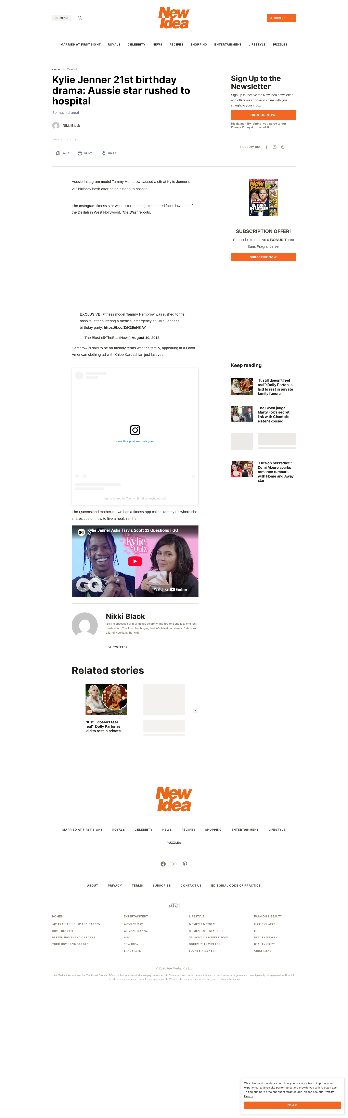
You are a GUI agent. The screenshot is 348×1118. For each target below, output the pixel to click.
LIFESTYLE (257, 44)
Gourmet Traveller (205, 944)
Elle (257, 931)
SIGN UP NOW (263, 115)
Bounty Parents (201, 950)
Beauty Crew (264, 944)
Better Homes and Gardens (73, 937)
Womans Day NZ (136, 931)
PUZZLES (280, 44)
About (92, 885)
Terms (137, 885)
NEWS (157, 44)
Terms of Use (263, 127)
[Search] (79, 17)
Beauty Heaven (266, 937)
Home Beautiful (64, 931)
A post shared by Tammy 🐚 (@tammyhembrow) (135, 498)
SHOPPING (199, 44)
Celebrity (72, 69)
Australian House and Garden (76, 924)
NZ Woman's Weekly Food (208, 937)
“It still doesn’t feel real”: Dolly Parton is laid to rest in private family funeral (103, 726)
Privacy (115, 885)
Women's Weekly (202, 924)
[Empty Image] (242, 441)
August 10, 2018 (145, 338)
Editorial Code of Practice (236, 885)
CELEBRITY (136, 44)
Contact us (191, 885)
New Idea (131, 944)
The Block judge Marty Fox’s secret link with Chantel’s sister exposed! (274, 414)
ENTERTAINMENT (228, 44)
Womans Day (133, 924)
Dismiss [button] (292, 1105)
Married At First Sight (81, 44)
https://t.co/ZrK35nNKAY (125, 328)
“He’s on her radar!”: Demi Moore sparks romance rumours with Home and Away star (276, 472)
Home (56, 69)
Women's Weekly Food (206, 931)
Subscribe (162, 885)
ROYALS (114, 44)
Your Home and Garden (70, 944)
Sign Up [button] (280, 18)
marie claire (264, 924)
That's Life (132, 950)
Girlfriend (263, 950)
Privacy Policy (240, 127)
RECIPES (176, 44)
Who (127, 937)
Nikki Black (71, 125)
